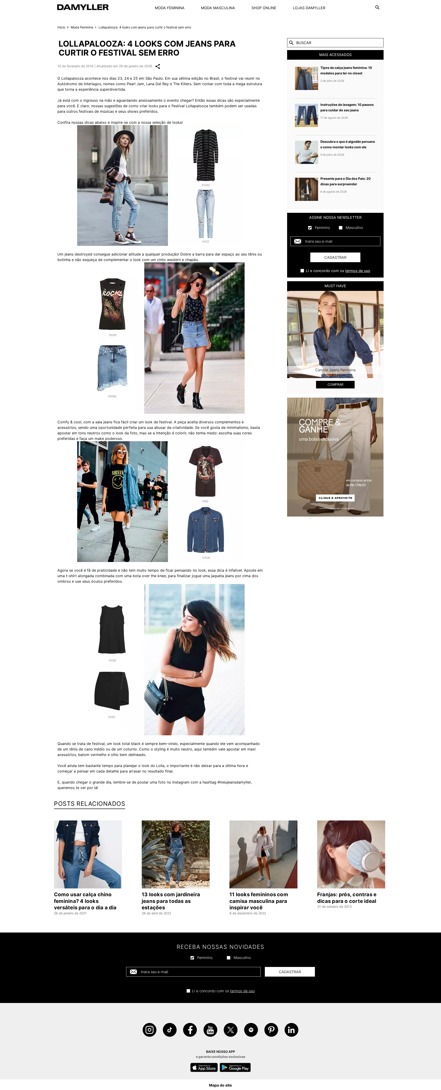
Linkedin (291, 1030)
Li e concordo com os (338, 270)
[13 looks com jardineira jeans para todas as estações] (177, 854)
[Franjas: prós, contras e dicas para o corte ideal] (352, 854)
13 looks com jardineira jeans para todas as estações (171, 900)
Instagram (149, 1030)
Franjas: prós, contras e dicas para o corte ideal (346, 897)
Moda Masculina (218, 8)
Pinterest (271, 1030)
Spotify (251, 1030)
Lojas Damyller (309, 8)
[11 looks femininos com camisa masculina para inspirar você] (264, 854)
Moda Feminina (169, 8)
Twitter (230, 1030)
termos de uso (357, 270)
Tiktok (170, 1030)
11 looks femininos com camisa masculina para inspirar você (258, 900)
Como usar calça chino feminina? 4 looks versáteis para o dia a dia (85, 900)
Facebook (190, 1030)
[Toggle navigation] (377, 7)
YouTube (210, 1030)
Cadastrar (335, 257)
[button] (294, 334)
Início (61, 27)
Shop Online (264, 8)
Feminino (322, 227)
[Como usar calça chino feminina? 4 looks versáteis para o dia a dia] (89, 854)
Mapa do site (220, 1085)
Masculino (354, 227)
